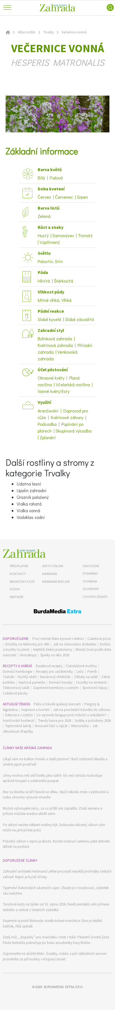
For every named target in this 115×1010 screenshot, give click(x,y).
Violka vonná (28, 510)
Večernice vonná (74, 32)
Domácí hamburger (17, 671)
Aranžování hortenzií (18, 720)
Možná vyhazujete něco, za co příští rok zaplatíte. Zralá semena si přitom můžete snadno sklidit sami (52, 811)
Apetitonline (52, 566)
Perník (92, 671)
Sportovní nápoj (94, 687)
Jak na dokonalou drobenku (74, 644)
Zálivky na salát (86, 676)
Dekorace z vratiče (19, 715)
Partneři (16, 597)
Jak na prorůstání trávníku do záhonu (81, 709)
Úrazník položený (33, 497)
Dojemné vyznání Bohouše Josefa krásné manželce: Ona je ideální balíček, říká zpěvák (52, 923)
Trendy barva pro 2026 (54, 720)
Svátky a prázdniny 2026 (93, 720)
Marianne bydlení (56, 581)
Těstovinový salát (16, 687)
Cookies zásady (95, 596)
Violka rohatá (29, 504)
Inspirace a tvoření (35, 709)
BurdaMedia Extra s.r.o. (63, 986)
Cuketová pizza (99, 638)
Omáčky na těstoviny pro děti (27, 644)
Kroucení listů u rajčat (51, 725)
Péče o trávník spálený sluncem (57, 704)
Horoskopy (28, 655)
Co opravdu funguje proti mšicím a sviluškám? (71, 715)
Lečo (80, 671)
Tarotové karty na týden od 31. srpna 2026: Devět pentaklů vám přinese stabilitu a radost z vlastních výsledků (56, 907)
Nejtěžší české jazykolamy (52, 649)
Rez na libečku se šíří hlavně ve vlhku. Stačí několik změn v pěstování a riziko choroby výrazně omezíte (56, 795)
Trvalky (48, 32)
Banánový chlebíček (55, 676)
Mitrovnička (80, 725)
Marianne (49, 574)
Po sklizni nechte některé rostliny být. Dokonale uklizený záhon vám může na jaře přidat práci (54, 827)
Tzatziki (8, 676)
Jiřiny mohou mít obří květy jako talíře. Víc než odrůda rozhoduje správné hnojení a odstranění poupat (52, 778)
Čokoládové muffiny (81, 666)
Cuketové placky (15, 693)
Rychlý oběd (27, 676)
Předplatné (19, 566)
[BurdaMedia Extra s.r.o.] (57, 612)
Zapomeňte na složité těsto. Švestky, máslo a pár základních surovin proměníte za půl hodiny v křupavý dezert (55, 956)
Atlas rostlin (26, 32)
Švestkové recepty (48, 666)
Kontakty (18, 574)
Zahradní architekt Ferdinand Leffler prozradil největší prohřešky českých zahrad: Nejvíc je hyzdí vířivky (57, 874)
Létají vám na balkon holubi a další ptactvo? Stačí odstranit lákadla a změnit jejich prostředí (55, 762)
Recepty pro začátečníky (54, 671)
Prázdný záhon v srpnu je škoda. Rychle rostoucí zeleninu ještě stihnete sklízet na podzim (56, 844)
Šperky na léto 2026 (54, 655)
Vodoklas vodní (31, 517)
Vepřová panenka (31, 682)
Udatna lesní (29, 484)
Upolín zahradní (32, 490)
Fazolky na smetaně (91, 682)
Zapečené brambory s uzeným (56, 687)
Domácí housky (61, 682)
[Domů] (24, 553)
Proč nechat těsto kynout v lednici (58, 638)
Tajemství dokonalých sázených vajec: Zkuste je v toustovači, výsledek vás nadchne (56, 890)
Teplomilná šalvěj (18, 725)
